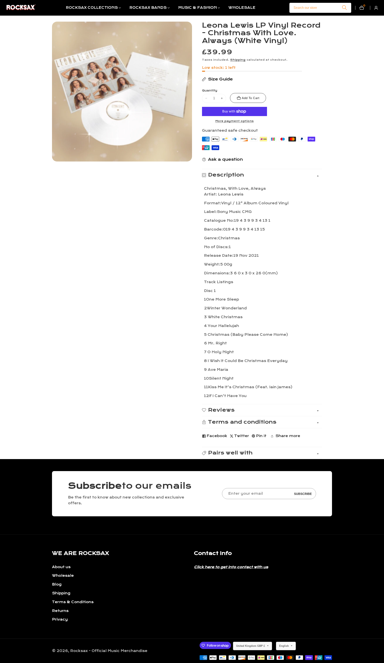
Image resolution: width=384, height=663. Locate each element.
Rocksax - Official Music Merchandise (108, 651)
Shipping (238, 59)
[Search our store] (344, 8)
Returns (60, 611)
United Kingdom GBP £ (251, 645)
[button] (92, 8)
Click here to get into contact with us (231, 567)
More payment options (234, 121)
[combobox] (320, 8)
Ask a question (225, 159)
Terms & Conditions (73, 602)
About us (61, 567)
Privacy (60, 619)
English (284, 645)
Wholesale (63, 576)
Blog (57, 584)
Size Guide (220, 79)
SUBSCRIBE (303, 493)
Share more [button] (287, 436)
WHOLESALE (241, 8)
